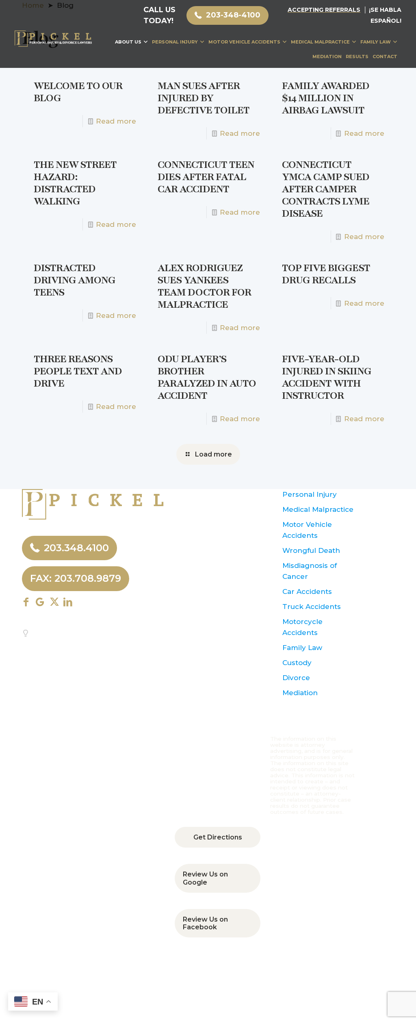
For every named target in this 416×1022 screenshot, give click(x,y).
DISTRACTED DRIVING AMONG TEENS (74, 280)
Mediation (300, 693)
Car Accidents (307, 591)
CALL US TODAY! (159, 15)
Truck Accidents (311, 606)
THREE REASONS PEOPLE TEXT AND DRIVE (78, 371)
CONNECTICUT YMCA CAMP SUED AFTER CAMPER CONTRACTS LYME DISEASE (325, 189)
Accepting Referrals (324, 9)
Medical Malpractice (317, 509)
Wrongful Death (311, 550)
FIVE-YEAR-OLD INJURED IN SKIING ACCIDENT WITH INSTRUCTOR (326, 377)
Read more (116, 121)
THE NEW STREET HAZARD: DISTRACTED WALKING (75, 183)
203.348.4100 (76, 548)
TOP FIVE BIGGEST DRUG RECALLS (326, 274)
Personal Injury (309, 494)
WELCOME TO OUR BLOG (78, 92)
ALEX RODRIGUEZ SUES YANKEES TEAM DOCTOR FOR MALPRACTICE (204, 286)
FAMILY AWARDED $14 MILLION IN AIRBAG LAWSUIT (325, 98)
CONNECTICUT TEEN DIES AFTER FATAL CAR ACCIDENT (206, 177)
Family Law (302, 648)
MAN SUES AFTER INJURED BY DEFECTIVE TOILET (203, 98)
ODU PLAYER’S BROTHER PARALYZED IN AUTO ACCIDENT (207, 377)
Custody (297, 663)
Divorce (296, 678)
